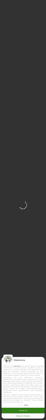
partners (17, 366)
